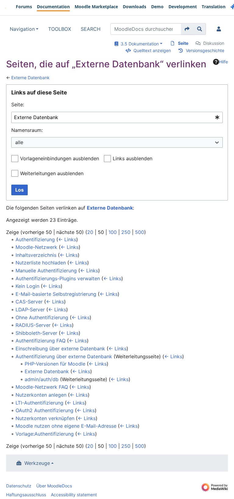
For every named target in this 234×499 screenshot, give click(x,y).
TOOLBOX (59, 29)
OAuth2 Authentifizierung (44, 410)
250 (125, 232)
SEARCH (91, 29)
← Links (67, 239)
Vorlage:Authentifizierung (45, 434)
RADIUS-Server (33, 325)
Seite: (17, 104)
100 (112, 232)
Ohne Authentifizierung (42, 317)
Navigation (22, 29)
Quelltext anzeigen (152, 50)
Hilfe (223, 61)
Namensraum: (27, 130)
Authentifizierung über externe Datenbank (64, 356)
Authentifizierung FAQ (41, 341)
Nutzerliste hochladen (41, 263)
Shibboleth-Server (36, 333)
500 (139, 232)
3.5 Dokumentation (138, 43)
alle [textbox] (19, 142)
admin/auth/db (41, 379)
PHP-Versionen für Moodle (55, 364)
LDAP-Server (30, 309)
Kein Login (27, 286)
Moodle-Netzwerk (36, 247)
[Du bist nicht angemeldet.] (220, 29)
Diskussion (213, 43)
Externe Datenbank (30, 77)
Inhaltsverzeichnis (36, 255)
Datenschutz (18, 485)
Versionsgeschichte (205, 50)
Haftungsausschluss (26, 494)
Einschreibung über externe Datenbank (60, 348)
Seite (183, 43)
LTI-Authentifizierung (39, 403)
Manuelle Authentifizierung (46, 270)
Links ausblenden (132, 158)
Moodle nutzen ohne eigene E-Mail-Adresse (66, 426)
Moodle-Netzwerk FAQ (42, 387)
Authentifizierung (35, 239)
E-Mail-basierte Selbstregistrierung (56, 294)
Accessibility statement (74, 494)
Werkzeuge (37, 463)
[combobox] (117, 117)
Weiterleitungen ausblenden (51, 173)
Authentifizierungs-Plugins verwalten (58, 278)
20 (90, 232)
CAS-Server (29, 302)
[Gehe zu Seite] (187, 29)
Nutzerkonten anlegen (41, 395)
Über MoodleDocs (54, 485)
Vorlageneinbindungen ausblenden (59, 158)
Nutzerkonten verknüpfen (45, 418)
